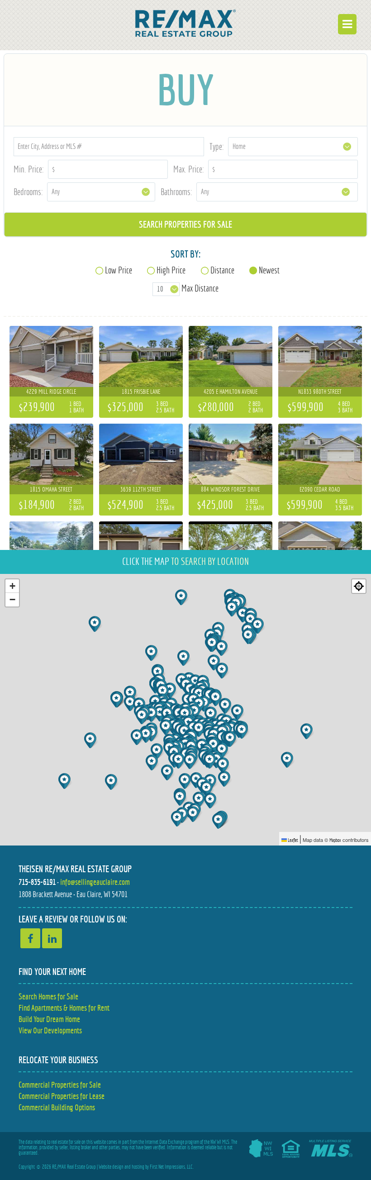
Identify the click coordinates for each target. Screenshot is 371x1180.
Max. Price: (188, 169)
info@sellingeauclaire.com (95, 882)
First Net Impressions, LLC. (172, 1167)
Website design (111, 1167)
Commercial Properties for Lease (62, 1096)
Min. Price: (29, 169)
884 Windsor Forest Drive (230, 489)
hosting (138, 1167)
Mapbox (335, 840)
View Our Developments (50, 1030)
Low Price (118, 270)
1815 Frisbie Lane (141, 391)
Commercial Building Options (57, 1107)
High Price (171, 270)
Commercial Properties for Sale (60, 1084)
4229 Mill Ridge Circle (51, 391)
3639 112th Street (140, 489)
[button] (65, 781)
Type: (216, 146)
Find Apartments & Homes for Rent (64, 1008)
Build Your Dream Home (49, 1019)
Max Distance (200, 288)
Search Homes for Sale (48, 996)
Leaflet (292, 840)
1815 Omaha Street (51, 489)
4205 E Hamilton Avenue (230, 391)
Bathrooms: (176, 191)
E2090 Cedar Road (320, 489)
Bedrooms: (28, 191)
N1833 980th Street (320, 391)
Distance (222, 270)
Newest (269, 270)
